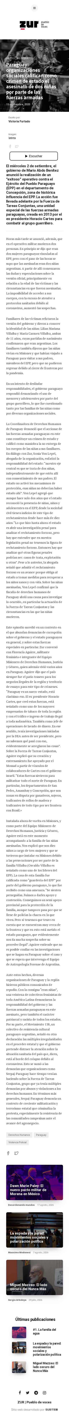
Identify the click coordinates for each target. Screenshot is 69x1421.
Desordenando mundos (21, 1205)
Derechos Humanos (19, 1135)
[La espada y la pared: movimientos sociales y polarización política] (19, 1347)
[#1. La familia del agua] (19, 1332)
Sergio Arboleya (17, 1300)
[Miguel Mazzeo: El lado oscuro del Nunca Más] (19, 1367)
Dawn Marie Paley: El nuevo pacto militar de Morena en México (28, 1190)
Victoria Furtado (19, 121)
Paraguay (41, 1135)
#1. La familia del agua (44, 1332)
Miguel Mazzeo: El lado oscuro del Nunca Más (28, 1287)
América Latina (17, 58)
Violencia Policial (17, 1142)
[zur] (34, 32)
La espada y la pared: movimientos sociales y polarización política (29, 1237)
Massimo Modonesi (19, 1252)
